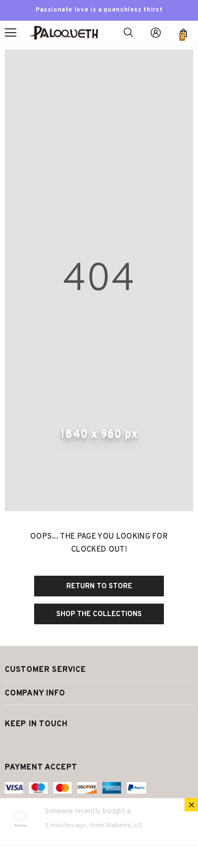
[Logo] (66, 32)
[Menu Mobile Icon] (10, 32)
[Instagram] (31, 744)
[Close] (191, 804)
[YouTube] (51, 744)
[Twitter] (13, 744)
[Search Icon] (128, 33)
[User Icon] (155, 32)
